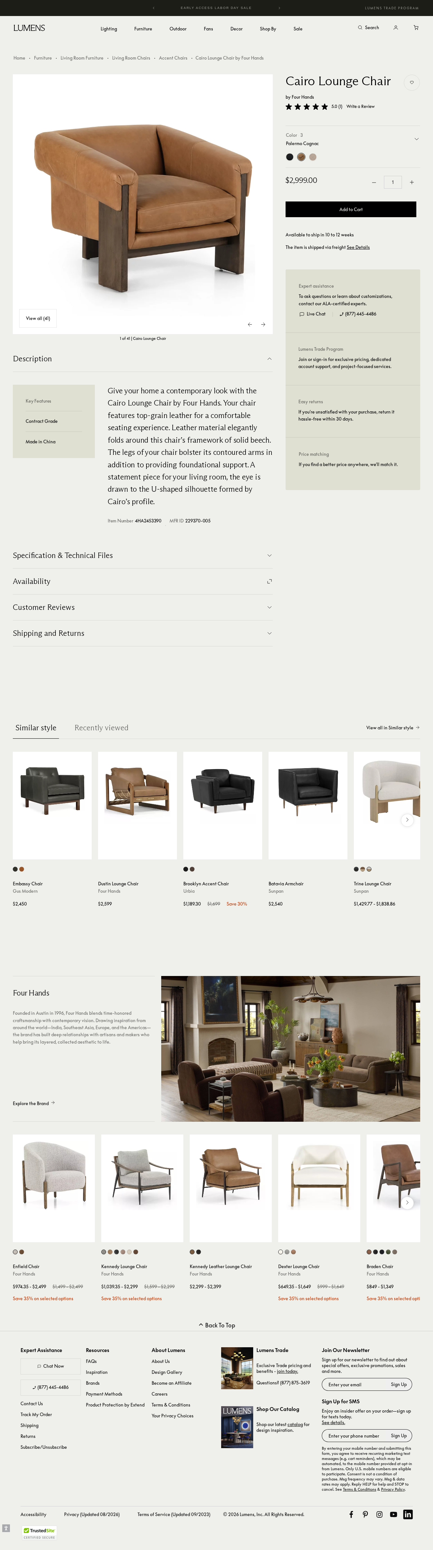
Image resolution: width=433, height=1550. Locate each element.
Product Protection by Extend (115, 1404)
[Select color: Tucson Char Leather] (15, 869)
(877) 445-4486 (360, 314)
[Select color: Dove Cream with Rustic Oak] (369, 869)
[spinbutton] (393, 182)
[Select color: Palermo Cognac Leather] (110, 1252)
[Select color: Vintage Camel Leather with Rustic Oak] (362, 869)
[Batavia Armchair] (308, 791)
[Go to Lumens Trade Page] (237, 1368)
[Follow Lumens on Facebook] (351, 1514)
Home (19, 58)
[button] (307, 106)
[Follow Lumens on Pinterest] (365, 1514)
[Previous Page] (250, 324)
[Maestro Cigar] (313, 157)
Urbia (189, 891)
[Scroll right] (407, 820)
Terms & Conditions (171, 1404)
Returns (28, 1436)
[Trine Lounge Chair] (393, 791)
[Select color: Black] (185, 869)
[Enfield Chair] (54, 1176)
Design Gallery (167, 1372)
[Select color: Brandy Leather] (369, 1252)
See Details (358, 247)
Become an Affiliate (172, 1383)
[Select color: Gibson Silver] (287, 1252)
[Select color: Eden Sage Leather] (388, 1252)
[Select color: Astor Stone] (15, 1252)
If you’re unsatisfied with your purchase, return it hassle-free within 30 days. (346, 415)
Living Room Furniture (82, 58)
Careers (160, 1394)
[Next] (279, 8)
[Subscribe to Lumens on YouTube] (393, 1514)
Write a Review (360, 106)
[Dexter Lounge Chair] (319, 1176)
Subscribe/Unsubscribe (44, 1447)
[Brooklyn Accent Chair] (222, 791)
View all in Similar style (389, 727)
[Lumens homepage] (29, 29)
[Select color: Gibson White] (280, 1252)
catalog (295, 1424)
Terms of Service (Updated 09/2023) (173, 1514)
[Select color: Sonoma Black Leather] (116, 1252)
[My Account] (396, 28)
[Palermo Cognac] (301, 157)
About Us (161, 1361)
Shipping (29, 1425)
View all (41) (38, 318)
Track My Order (36, 1414)
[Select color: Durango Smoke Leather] (375, 1252)
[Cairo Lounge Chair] (143, 204)
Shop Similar (57, 853)
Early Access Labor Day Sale (216, 8)
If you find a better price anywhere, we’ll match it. (348, 464)
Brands (93, 1383)
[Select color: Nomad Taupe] (123, 1252)
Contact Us (32, 1403)
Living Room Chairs (131, 58)
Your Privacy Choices (173, 1415)
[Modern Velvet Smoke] (290, 157)
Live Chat (316, 314)
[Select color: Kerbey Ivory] (129, 1252)
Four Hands (303, 97)
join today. (287, 1371)
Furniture (43, 58)
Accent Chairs (173, 58)
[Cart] (416, 28)
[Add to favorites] (412, 82)
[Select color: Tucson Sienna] (21, 869)
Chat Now (53, 1366)
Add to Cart (351, 209)
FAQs (91, 1361)
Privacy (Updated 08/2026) (92, 1514)
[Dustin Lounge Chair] (137, 791)
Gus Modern (25, 891)
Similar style (35, 727)
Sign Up (399, 1384)
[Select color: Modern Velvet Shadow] (381, 1252)
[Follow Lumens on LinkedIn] (408, 1514)
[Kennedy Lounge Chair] (142, 1176)
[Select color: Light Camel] (394, 1252)
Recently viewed (101, 727)
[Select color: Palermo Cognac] (21, 1252)
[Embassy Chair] (52, 791)
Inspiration (97, 1372)
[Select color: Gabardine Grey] (103, 1252)
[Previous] (153, 8)
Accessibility (33, 1514)
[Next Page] (263, 324)
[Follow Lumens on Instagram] (379, 1514)
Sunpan (276, 891)
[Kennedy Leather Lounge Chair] (231, 1176)
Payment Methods (104, 1394)
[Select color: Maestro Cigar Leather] (135, 1252)
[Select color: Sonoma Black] (198, 1252)
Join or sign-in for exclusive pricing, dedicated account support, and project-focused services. (344, 363)
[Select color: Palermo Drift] (293, 1252)
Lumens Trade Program (392, 8)
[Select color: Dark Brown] (192, 869)
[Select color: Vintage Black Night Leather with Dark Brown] (356, 869)
